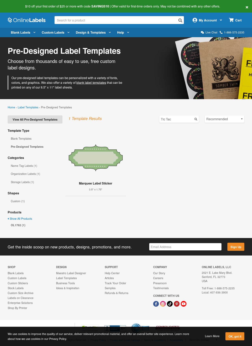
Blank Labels (20, 32)
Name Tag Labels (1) (24, 166)
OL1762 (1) (18, 225)
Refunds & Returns (116, 293)
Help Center (112, 273)
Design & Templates (91, 32)
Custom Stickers (18, 283)
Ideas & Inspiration (67, 288)
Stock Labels (16, 288)
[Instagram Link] (163, 303)
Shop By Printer (17, 308)
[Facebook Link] (156, 303)
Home (11, 107)
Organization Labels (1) (25, 174)
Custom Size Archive (20, 293)
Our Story (159, 273)
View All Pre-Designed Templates (35, 119)
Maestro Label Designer (71, 273)
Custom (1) (18, 201)
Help (120, 32)
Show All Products (20, 219)
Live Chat (211, 32)
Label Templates (28, 107)
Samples (110, 288)
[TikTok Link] (170, 303)
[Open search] (180, 20)
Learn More (212, 336)
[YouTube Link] (183, 303)
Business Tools (65, 283)
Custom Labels (53, 32)
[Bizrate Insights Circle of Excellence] (148, 323)
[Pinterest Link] (177, 303)
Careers (158, 278)
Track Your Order (115, 283)
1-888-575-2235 (234, 32)
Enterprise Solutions (20, 303)
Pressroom (160, 283)
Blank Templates (21, 138)
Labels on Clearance (20, 298)
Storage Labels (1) (22, 182)
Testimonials (161, 288)
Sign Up (236, 247)
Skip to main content (14, 4)
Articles (109, 278)
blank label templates (91, 82)
